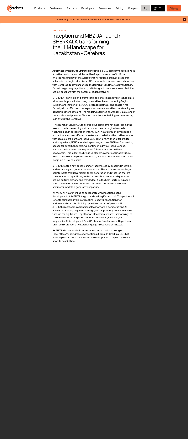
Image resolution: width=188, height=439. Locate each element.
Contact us (159, 8)
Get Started (173, 8)
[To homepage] (15, 8)
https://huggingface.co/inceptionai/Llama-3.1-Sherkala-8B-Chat (94, 234)
